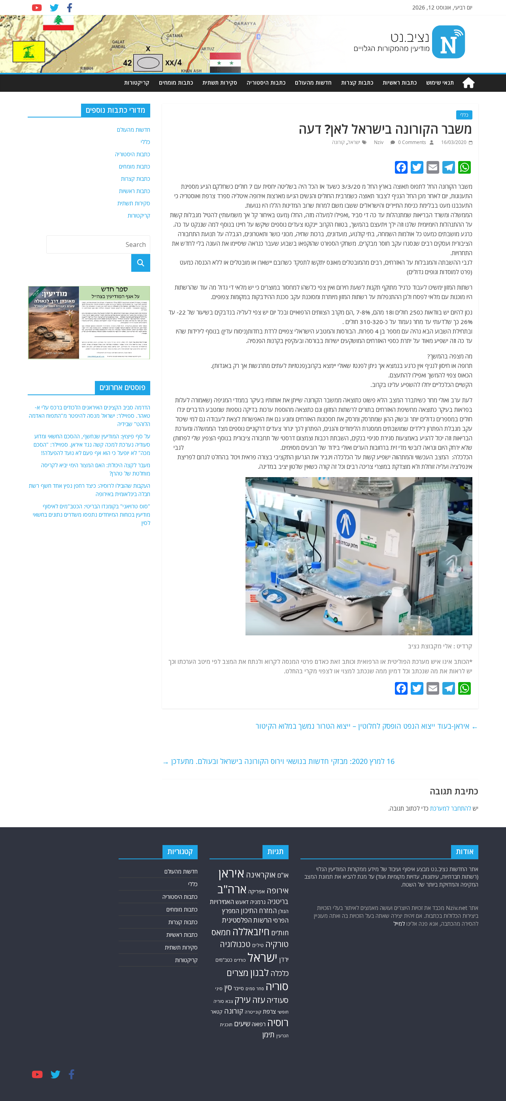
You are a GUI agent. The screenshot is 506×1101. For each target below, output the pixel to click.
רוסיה (278, 1022)
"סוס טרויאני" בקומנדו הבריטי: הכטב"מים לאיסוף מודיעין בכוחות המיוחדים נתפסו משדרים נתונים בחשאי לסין (91, 514)
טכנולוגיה (235, 944)
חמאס (221, 932)
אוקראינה (261, 874)
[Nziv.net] (468, 82)
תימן (268, 1034)
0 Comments (411, 142)
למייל (399, 923)
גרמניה (258, 902)
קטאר (217, 1011)
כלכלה (279, 973)
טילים (258, 945)
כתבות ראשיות (400, 82)
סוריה (277, 986)
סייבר (239, 988)
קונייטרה (253, 1012)
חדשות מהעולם (313, 82)
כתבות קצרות (357, 82)
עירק (242, 999)
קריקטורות (136, 82)
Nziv (379, 142)
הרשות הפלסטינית (247, 920)
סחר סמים (254, 988)
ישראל (354, 142)
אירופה (277, 890)
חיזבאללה (251, 931)
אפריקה (256, 891)
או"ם (283, 875)
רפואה (259, 1024)
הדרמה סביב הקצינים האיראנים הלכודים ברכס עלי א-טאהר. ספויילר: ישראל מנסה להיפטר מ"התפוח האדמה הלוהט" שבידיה (89, 416)
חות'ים (280, 932)
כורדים (240, 960)
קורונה (338, 142)
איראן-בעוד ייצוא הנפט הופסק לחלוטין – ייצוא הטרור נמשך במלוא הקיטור (367, 726)
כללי (464, 115)
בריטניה (278, 901)
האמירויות (222, 901)
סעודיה (277, 1000)
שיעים (242, 1023)
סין (228, 987)
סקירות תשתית (219, 82)
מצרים (238, 972)
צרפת (269, 1011)
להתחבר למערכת (450, 808)
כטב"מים (223, 960)
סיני (219, 988)
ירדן (284, 959)
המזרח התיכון (259, 910)
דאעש (242, 902)
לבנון (259, 972)
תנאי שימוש (440, 82)
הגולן (283, 911)
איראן (231, 873)
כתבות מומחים (176, 82)
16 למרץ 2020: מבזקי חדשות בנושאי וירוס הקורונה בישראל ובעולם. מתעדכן (278, 761)
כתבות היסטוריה (266, 82)
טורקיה (277, 943)
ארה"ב (232, 888)
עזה (258, 999)
